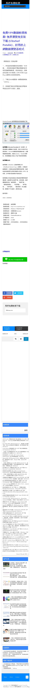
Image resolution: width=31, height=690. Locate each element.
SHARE (9, 293)
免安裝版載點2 (24, 222)
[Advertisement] (15, 19)
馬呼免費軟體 (13, 3)
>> (28, 554)
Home (5, 677)
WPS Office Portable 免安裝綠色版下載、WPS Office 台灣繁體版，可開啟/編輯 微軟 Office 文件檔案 (18, 614)
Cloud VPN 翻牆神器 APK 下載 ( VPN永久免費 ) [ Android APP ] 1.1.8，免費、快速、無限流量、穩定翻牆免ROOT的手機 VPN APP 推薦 (16, 526)
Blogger (28, 686)
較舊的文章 (25, 333)
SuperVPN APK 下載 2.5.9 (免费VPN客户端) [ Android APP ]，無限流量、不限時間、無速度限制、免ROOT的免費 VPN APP (15, 518)
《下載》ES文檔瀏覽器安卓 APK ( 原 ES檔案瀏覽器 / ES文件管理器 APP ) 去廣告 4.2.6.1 (18, 598)
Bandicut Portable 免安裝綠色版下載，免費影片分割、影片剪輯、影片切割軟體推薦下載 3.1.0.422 (18, 591)
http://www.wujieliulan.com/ (18, 206)
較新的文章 (5, 333)
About (11, 677)
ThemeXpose (6, 686)
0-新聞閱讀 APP (7, 54)
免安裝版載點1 (15, 222)
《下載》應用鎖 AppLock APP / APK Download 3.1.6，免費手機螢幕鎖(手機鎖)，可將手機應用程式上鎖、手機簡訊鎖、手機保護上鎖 (15, 464)
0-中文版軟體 (19, 53)
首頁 (15, 333)
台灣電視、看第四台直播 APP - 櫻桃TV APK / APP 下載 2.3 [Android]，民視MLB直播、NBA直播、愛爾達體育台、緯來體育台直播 (15, 565)
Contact (17, 677)
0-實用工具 (15, 54)
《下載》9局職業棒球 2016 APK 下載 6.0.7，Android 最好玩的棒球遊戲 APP (18, 639)
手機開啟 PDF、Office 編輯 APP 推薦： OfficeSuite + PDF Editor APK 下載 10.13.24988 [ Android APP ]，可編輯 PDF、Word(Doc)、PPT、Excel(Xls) (15, 534)
